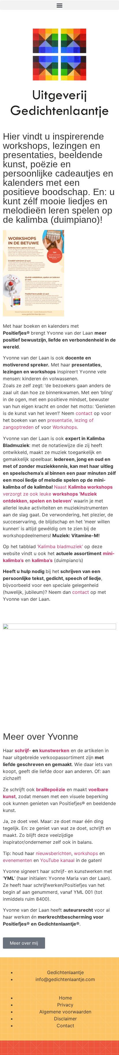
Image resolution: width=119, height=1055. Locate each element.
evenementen (17, 860)
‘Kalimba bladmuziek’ (60, 546)
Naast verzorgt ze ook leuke (58, 494)
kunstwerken (54, 750)
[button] (59, 5)
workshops (86, 853)
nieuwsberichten (53, 853)
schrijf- (23, 750)
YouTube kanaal (57, 860)
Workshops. (65, 427)
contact (84, 413)
